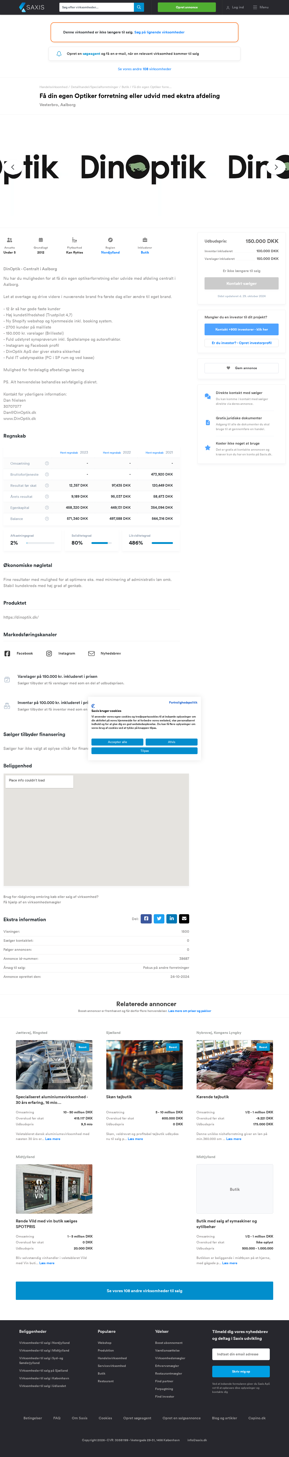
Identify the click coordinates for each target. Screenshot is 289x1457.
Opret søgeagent (137, 1418)
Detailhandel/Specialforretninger (94, 87)
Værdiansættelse (167, 1350)
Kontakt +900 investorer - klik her (241, 329)
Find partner (164, 1381)
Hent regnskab (69, 453)
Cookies (105, 1418)
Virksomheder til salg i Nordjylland (44, 1342)
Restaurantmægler (168, 1373)
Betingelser (32, 1418)
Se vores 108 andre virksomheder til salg (144, 1290)
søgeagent (91, 53)
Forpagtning (164, 1389)
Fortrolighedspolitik (183, 702)
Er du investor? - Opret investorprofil (242, 342)
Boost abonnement (168, 1342)
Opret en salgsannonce (182, 1418)
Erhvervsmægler (167, 1366)
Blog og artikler (224, 1418)
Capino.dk (257, 1418)
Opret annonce (187, 7)
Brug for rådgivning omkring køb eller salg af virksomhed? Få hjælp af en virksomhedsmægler (50, 899)
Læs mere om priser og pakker (189, 1011)
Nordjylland (110, 252)
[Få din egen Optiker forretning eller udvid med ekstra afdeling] (144, 171)
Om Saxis (79, 1418)
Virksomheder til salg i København (44, 1378)
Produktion (106, 1350)
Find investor (164, 1396)
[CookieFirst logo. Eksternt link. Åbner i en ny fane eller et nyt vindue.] (93, 706)
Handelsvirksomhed (54, 87)
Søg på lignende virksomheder (159, 32)
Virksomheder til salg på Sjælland (43, 1370)
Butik (125, 87)
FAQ (57, 1418)
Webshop (105, 1342)
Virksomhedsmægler (170, 1358)
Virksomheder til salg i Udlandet (42, 1386)
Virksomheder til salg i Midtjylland (44, 1350)
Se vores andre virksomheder (144, 69)
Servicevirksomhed (112, 1366)
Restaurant (106, 1381)
